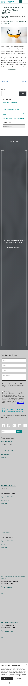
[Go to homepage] (8, 1)
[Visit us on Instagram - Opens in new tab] (14, 425)
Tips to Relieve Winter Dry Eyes (11, 109)
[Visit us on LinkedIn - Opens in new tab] (20, 425)
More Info (4, 457)
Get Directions (5, 454)
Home (3, 16)
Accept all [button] (7, 678)
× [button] (26, 664)
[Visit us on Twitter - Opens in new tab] (25, 425)
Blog (7, 16)
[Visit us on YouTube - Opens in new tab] (9, 425)
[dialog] (14, 674)
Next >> (24, 81)
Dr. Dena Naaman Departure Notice (12, 106)
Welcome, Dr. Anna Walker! (10, 102)
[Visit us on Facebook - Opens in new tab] (3, 425)
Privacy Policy (19, 675)
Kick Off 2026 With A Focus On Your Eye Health (13, 113)
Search (3, 89)
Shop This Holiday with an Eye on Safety (13, 118)
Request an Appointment (14, 247)
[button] (26, 1)
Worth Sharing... (7, 23)
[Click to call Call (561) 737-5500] (20, 1)
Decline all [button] (20, 678)
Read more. (12, 69)
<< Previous (4, 81)
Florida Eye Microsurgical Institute (16, 21)
